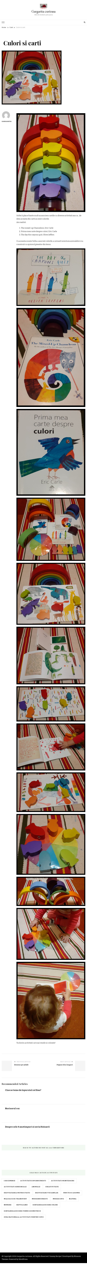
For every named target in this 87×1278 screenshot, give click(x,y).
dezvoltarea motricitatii (17, 1193)
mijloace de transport (15, 1199)
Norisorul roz (12, 1108)
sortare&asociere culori (45, 1205)
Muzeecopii (58, 1199)
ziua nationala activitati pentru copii (24, 1217)
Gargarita (6, 121)
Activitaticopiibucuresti (33, 1181)
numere (7, 1205)
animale (36, 1187)
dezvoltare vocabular (46, 1193)
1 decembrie (9, 1181)
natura (72, 1199)
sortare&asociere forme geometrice (22, 1211)
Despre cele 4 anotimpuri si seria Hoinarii (27, 1126)
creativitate (52, 1187)
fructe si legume (71, 1193)
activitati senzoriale (15, 1187)
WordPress (23, 1259)
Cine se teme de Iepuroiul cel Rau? (23, 1090)
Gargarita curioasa (43, 11)
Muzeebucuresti (40, 1199)
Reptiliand (22, 1205)
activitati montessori (62, 1181)
